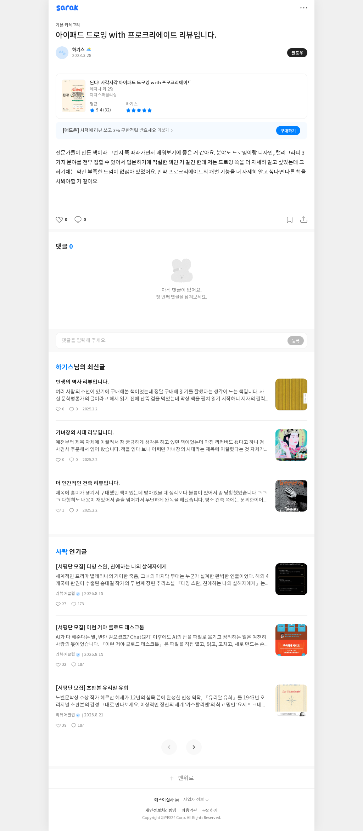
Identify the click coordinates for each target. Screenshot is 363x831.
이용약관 (189, 810)
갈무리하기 (289, 219)
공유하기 (303, 219)
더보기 (303, 7)
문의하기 (210, 810)
